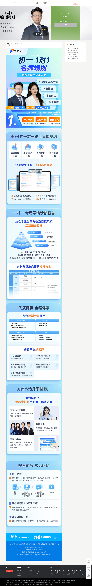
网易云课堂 (21, 580)
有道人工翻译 (58, 580)
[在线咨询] (88, 560)
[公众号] (88, 569)
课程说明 (19, 570)
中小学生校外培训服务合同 (24, 584)
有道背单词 (45, 580)
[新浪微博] (88, 565)
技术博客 (75, 584)
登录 (75, 3)
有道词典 (35, 580)
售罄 (70, 25)
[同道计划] (88, 574)
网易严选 (68, 580)
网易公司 (10, 584)
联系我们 (16, 580)
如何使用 (19, 573)
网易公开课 (26, 580)
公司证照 (31, 584)
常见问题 (19, 575)
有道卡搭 (49, 580)
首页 (37, 3)
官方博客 (70, 584)
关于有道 (12, 580)
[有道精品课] (14, 2)
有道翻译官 (64, 580)
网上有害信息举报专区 (65, 582)
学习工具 (44, 3)
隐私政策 (14, 584)
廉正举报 (70, 582)
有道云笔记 (40, 580)
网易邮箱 (73, 580)
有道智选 (53, 580)
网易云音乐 (31, 580)
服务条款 (17, 584)
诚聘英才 (79, 584)
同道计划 (10, 571)
